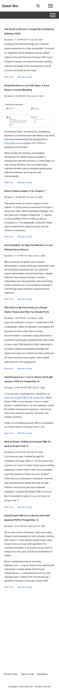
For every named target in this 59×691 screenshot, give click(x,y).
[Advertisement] (29, 627)
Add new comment (24, 77)
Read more (8, 77)
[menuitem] (10, 674)
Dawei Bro (10, 6)
